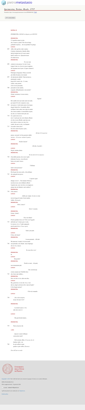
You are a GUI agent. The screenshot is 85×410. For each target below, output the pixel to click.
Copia (35, 12)
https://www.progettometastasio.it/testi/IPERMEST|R (21, 12)
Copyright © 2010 (6, 379)
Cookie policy (5, 394)
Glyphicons (22, 391)
